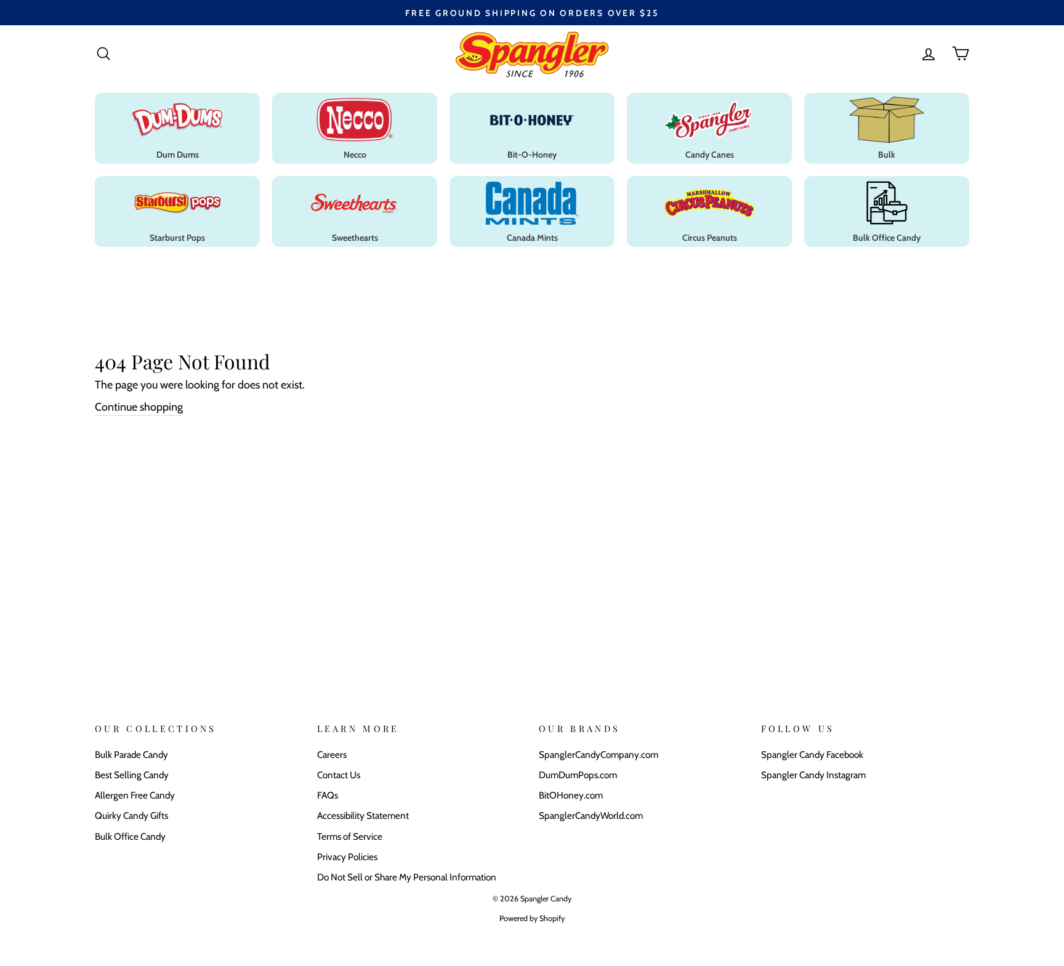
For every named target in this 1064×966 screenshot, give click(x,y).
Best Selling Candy (132, 775)
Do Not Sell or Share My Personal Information (406, 877)
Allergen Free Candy (135, 795)
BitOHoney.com (571, 795)
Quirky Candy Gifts (131, 815)
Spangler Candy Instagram (813, 775)
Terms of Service (349, 836)
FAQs (327, 795)
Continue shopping (139, 407)
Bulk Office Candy (130, 836)
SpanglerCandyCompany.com (598, 754)
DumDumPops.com (578, 775)
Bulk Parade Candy (131, 754)
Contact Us (338, 775)
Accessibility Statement (363, 815)
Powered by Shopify (532, 918)
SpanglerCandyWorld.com (591, 815)
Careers (332, 754)
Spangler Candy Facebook (812, 754)
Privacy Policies (347, 857)
